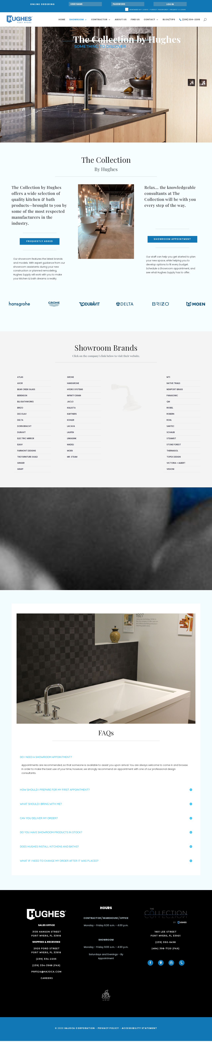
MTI (168, 377)
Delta (20, 420)
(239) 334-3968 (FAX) (46, 965)
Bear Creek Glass (26, 389)
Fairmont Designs (26, 450)
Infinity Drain (74, 395)
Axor (20, 383)
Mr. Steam (72, 456)
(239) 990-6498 (165, 942)
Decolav (21, 413)
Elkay (20, 444)
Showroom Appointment (172, 239)
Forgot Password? (159, 10)
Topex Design (174, 456)
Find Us (135, 19)
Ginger (21, 463)
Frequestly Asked (39, 241)
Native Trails (173, 383)
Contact (149, 19)
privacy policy (108, 1028)
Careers (46, 978)
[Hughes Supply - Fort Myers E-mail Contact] (171, 963)
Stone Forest (174, 444)
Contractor (99, 19)
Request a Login (178, 10)
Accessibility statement (139, 1028)
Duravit (21, 432)
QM (168, 401)
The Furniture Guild (27, 456)
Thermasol (172, 450)
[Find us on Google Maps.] (161, 963)
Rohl (169, 420)
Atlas (20, 377)
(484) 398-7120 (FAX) (166, 948)
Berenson (22, 395)
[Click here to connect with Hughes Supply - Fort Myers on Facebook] (150, 963)
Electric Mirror (25, 438)
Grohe (70, 377)
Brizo (20, 407)
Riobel (170, 407)
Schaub (171, 432)
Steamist (171, 438)
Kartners (72, 413)
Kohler (70, 420)
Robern (170, 413)
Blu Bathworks (25, 401)
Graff (20, 469)
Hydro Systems (75, 389)
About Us (121, 19)
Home (61, 19)
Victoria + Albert (176, 463)
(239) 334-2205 (191, 19)
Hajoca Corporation (79, 1028)
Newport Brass (175, 389)
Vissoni (170, 469)
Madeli (70, 444)
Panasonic (172, 395)
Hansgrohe (73, 383)
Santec (170, 426)
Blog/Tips (169, 19)
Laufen (70, 432)
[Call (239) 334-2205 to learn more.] (182, 963)
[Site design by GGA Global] (106, 1000)
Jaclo (70, 401)
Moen (70, 450)
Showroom (76, 19)
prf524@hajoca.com (46, 971)
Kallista (71, 407)
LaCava (71, 426)
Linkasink (71, 438)
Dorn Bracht (24, 426)
